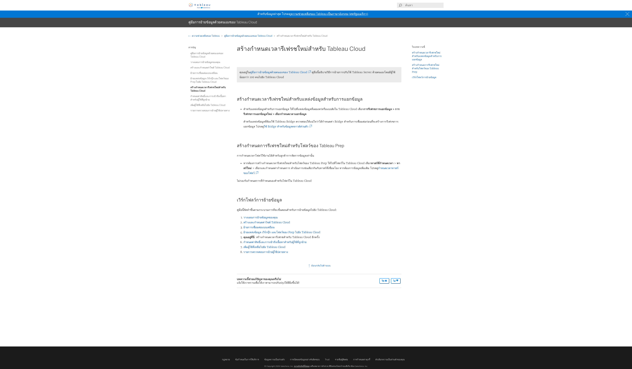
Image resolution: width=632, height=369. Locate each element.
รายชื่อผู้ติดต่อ (341, 359)
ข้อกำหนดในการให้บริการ (247, 359)
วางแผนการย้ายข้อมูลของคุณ (260, 217)
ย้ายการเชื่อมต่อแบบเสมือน (259, 227)
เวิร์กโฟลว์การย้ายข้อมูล (424, 77)
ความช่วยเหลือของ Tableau (205, 36)
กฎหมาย (226, 359)
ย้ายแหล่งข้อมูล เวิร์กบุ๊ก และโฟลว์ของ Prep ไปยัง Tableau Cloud (281, 232)
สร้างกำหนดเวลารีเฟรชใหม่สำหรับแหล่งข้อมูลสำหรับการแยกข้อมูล (427, 56)
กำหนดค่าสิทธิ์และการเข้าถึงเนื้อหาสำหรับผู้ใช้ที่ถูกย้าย (274, 242)
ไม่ (394, 281)
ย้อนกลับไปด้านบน (321, 265)
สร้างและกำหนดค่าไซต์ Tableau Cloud (266, 222)
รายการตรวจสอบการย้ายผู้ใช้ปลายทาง (265, 252)
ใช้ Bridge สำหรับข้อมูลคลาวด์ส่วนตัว (287, 126)
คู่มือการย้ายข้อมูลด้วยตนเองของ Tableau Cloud (248, 36)
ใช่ (383, 281)
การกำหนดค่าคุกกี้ (361, 359)
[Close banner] (627, 14)
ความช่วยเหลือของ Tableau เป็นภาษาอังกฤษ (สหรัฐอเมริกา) (329, 14)
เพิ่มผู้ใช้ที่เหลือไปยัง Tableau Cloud (264, 247)
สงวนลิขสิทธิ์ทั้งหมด (302, 366)
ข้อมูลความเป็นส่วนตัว (274, 359)
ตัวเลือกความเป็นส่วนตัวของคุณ (390, 359)
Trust (327, 359)
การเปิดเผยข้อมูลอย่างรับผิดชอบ (305, 359)
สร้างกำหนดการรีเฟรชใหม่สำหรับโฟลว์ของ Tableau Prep (425, 68)
